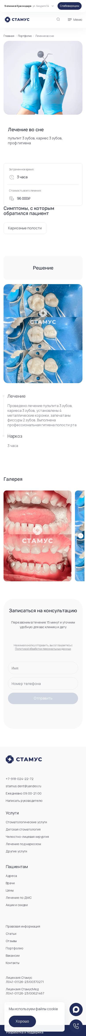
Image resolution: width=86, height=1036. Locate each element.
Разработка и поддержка (24, 1032)
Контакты (12, 963)
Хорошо (22, 1021)
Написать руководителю (24, 800)
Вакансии (13, 955)
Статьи (11, 933)
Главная (9, 36)
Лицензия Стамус (25, 979)
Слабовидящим (69, 6)
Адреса (11, 876)
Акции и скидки (17, 905)
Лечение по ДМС (19, 897)
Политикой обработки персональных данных (43, 649)
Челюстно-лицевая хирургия (27, 837)
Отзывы (11, 941)
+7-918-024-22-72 (20, 779)
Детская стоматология (23, 829)
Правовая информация (23, 926)
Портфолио (25, 36)
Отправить (43, 698)
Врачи (10, 883)
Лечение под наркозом (23, 844)
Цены (10, 890)
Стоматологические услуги (26, 822)
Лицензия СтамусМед (25, 991)
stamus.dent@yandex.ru (23, 786)
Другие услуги (16, 851)
